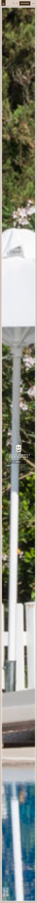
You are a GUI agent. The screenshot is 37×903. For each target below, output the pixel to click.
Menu (3, 3)
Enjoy (18, 462)
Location (17, 3)
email (13, 3)
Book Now (25, 3)
